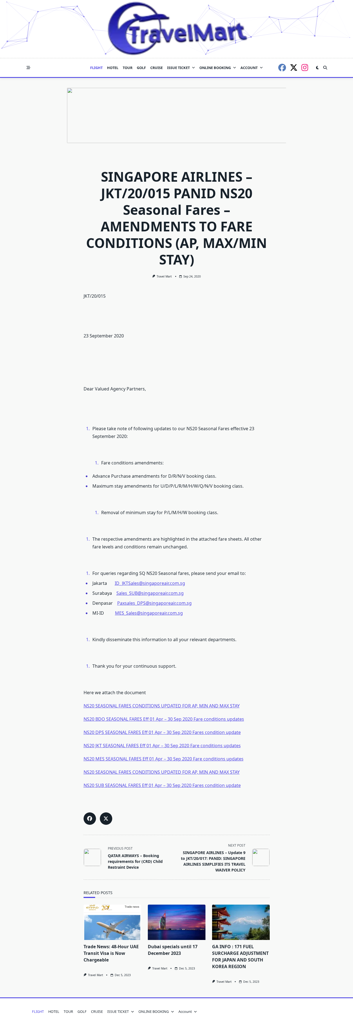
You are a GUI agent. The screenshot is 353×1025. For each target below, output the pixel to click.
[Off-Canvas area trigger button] (28, 67)
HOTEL (112, 67)
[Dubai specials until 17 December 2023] (176, 922)
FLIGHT (96, 67)
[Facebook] (282, 68)
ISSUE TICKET (178, 67)
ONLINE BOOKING (215, 67)
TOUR (127, 67)
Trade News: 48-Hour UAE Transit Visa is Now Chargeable (111, 953)
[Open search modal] (325, 67)
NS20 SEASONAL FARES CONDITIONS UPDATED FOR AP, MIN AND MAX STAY (162, 706)
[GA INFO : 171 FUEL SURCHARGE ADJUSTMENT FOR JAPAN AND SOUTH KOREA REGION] (241, 922)
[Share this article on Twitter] (106, 818)
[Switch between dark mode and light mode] (317, 67)
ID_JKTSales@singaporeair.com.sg (150, 583)
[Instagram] (304, 68)
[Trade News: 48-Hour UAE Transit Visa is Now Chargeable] (112, 922)
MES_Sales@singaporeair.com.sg (149, 613)
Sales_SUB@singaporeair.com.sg (150, 593)
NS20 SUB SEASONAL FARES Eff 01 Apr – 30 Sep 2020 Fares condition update (162, 785)
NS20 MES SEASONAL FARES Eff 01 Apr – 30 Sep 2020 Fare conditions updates (164, 759)
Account (249, 67)
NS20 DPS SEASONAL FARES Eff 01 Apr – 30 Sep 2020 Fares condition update (162, 732)
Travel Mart (164, 276)
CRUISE (156, 67)
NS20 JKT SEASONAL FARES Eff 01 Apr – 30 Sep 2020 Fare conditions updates (162, 746)
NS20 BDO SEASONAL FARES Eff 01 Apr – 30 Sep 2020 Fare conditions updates (164, 719)
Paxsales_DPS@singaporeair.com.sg (154, 603)
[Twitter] (294, 68)
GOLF (141, 67)
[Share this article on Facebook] (90, 818)
